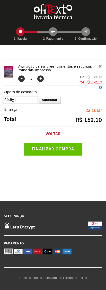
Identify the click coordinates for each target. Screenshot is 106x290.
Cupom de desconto (20, 92)
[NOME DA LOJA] (53, 12)
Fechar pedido (53, 149)
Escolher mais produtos (53, 134)
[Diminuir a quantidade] (22, 79)
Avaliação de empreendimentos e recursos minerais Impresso (55, 68)
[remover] (100, 66)
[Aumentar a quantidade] (40, 79)
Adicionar (49, 100)
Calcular (94, 110)
